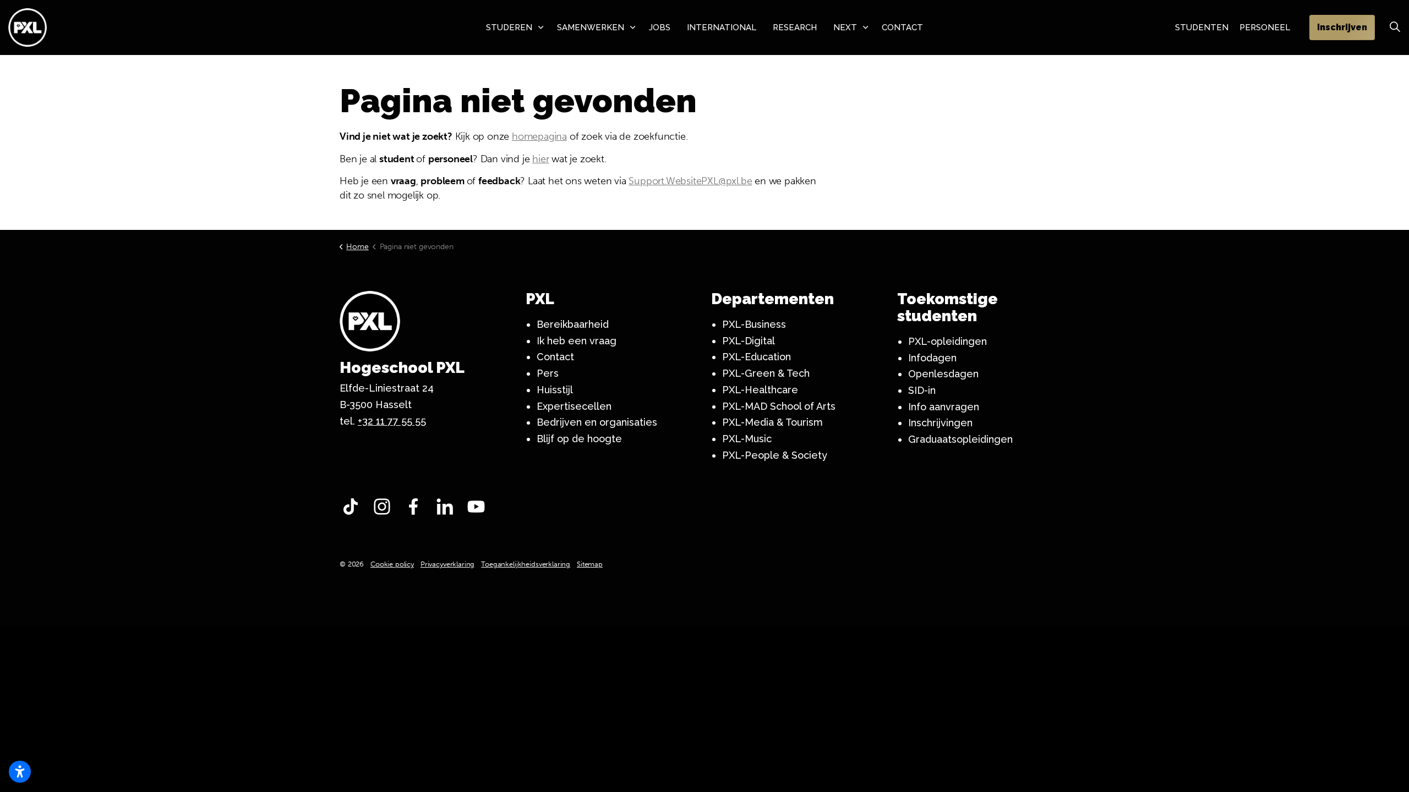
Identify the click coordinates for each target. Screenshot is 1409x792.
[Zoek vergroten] (1395, 27)
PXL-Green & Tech (766, 373)
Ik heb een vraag (576, 340)
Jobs (659, 27)
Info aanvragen (943, 407)
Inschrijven (1342, 27)
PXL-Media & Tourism (772, 422)
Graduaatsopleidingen (960, 439)
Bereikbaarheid (573, 324)
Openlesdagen (943, 374)
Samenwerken (590, 27)
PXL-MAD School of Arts (778, 406)
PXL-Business (754, 324)
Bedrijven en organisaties (597, 422)
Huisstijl (555, 389)
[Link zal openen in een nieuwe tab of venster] (353, 509)
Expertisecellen (574, 406)
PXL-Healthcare (760, 389)
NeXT (845, 27)
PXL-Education (756, 356)
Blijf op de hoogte (579, 438)
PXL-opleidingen (947, 341)
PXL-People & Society (774, 455)
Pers (548, 373)
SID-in (922, 390)
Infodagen (932, 358)
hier (540, 159)
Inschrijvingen (940, 422)
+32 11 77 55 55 (392, 421)
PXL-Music (747, 438)
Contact (902, 27)
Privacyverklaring (447, 564)
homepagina (539, 136)
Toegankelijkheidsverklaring (525, 564)
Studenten (1201, 27)
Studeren (509, 27)
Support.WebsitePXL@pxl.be (690, 181)
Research (795, 27)
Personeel (1264, 27)
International (721, 27)
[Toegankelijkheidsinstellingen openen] (20, 772)
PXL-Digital (748, 340)
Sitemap (590, 564)
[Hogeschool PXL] (27, 27)
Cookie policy (392, 564)
